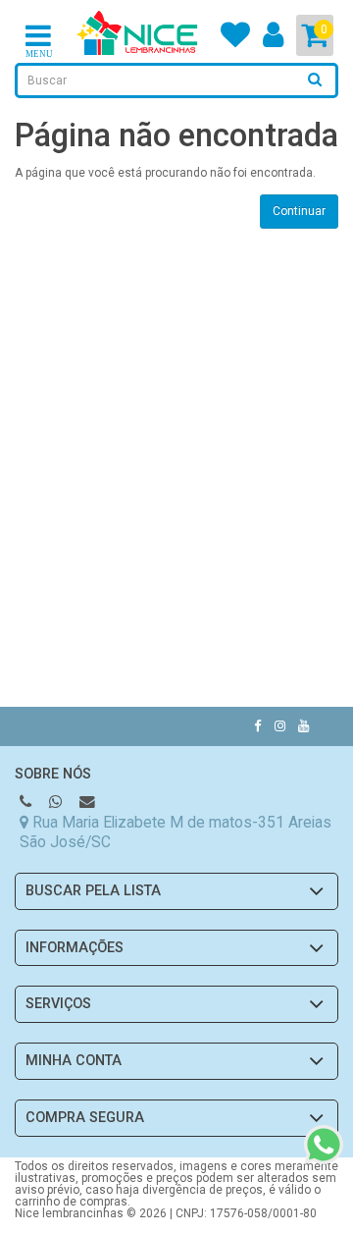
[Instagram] (280, 726)
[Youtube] (303, 726)
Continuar (299, 211)
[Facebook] (258, 726)
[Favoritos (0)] (235, 41)
